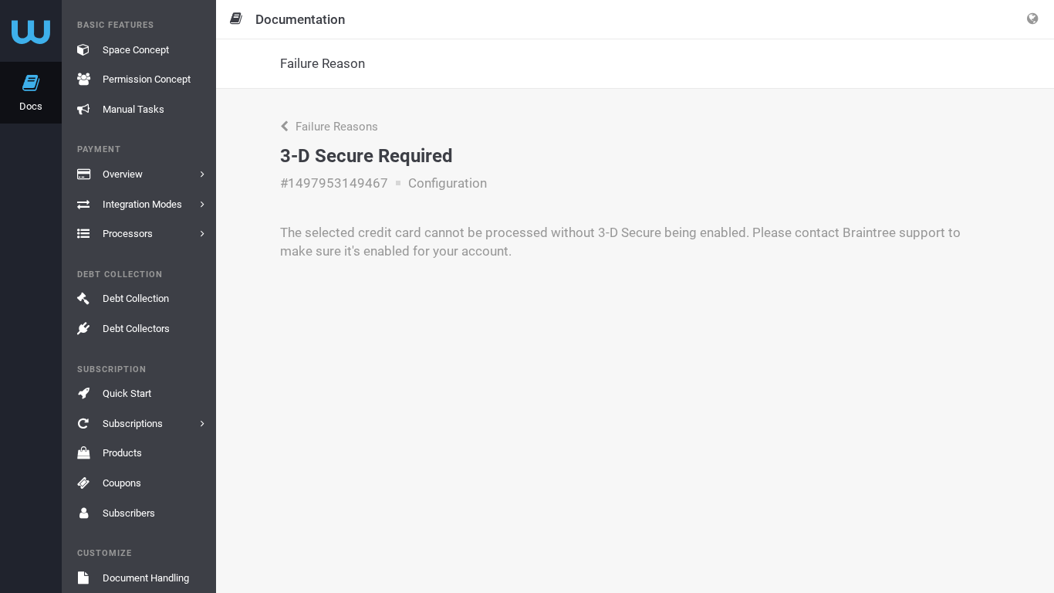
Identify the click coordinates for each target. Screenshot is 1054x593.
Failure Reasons (335, 127)
